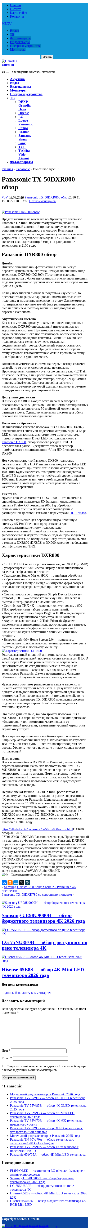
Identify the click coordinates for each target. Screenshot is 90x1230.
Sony (22, 143)
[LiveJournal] (27, 882)
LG (20, 116)
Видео (14, 30)
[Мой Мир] (15, 882)
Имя (6, 1050)
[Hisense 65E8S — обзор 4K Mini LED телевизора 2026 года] (45, 960)
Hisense (23, 113)
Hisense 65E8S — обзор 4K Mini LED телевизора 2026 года (43, 972)
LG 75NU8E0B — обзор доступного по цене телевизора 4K (44, 945)
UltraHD (8, 65)
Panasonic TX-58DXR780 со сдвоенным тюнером (37, 894)
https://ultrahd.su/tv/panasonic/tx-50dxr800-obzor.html (37, 829)
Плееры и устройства (25, 46)
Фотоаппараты (20, 38)
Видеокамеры (20, 42)
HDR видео (77, 513)
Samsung (24, 135)
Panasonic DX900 (14, 442)
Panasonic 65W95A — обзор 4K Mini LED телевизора (48, 1154)
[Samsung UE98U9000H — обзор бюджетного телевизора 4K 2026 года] (45, 906)
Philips (23, 128)
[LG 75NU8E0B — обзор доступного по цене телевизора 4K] (45, 933)
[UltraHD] (9, 61)
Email (7, 1058)
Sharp (22, 139)
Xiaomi (23, 158)
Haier (22, 109)
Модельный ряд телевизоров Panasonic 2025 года (45, 1135)
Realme (23, 132)
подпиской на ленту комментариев (26, 992)
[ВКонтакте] (4, 882)
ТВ (12, 34)
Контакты (17, 16)
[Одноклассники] (10, 882)
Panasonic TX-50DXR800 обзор (47, 197)
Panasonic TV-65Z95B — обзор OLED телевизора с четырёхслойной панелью (46, 1130)
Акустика (17, 79)
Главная (15, 5)
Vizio (22, 154)
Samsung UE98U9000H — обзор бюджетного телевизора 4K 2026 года (43, 918)
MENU (7, 23)
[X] (21, 882)
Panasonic (25, 124)
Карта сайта (18, 12)
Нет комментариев (42, 201)
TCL (22, 147)
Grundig (24, 105)
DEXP (23, 101)
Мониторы (18, 49)
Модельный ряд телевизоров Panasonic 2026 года (45, 1094)
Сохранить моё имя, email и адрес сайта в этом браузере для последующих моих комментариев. (44, 1068)
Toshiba (24, 150)
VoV (5, 197)
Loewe (23, 120)
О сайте (15, 9)
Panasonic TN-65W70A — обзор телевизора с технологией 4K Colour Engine (42, 1141)
